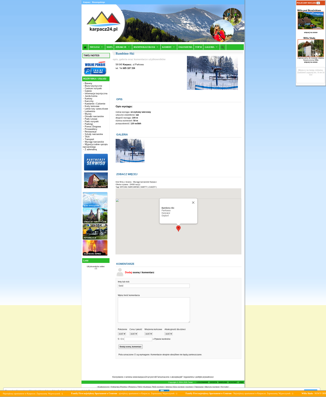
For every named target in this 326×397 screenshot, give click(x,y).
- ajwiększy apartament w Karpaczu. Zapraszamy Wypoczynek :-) (109, 393)
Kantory (88, 98)
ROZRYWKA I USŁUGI (144, 47)
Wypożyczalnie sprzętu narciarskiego (95, 145)
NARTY (144, 187)
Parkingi (89, 124)
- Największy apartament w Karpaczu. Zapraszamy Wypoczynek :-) (224, 393)
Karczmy (89, 101)
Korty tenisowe (92, 106)
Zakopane (199, 387)
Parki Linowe (91, 119)
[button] (178, 228)
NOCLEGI (94, 47)
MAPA (109, 47)
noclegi (189, 387)
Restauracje (90, 131)
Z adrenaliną (91, 149)
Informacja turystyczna (96, 93)
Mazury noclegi (212, 387)
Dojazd (165, 215)
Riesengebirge (98, 2)
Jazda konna (91, 96)
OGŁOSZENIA (185, 47)
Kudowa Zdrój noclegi (153, 387)
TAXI (87, 136)
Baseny (88, 83)
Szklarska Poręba (119, 387)
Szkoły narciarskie (94, 134)
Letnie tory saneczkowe (96, 108)
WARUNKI (223, 382)
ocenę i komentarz (139, 272)
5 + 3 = (121, 339)
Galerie (88, 91)
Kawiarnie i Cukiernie (95, 103)
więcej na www (311, 32)
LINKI (241, 382)
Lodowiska (90, 111)
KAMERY (166, 47)
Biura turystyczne (93, 86)
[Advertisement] (95, 324)
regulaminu (189, 377)
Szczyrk (224, 387)
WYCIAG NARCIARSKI (129, 187)
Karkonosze (103, 387)
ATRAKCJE (120, 47)
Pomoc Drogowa (93, 126)
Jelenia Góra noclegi (174, 387)
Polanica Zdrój (135, 387)
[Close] (193, 202)
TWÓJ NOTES (91, 55)
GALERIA (209, 47)
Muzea (88, 114)
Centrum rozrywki (93, 88)
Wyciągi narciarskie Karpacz (145, 182)
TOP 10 (198, 47)
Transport (89, 139)
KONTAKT (233, 382)
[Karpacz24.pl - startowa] (85, 47)
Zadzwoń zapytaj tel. (310, 71)
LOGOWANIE (202, 382)
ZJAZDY (152, 187)
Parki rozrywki (92, 121)
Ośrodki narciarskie (94, 116)
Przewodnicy (91, 129)
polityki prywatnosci (205, 377)
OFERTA (213, 382)
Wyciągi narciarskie (94, 142)
